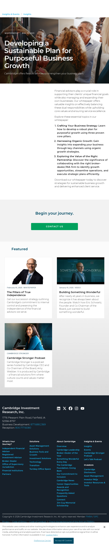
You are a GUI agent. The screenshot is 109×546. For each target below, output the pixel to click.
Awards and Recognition (63, 488)
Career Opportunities (67, 484)
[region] (54, 534)
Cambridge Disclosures (90, 471)
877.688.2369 (38, 424)
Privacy (5, 522)
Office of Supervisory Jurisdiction (12, 465)
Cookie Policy (52, 535)
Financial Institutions (12, 470)
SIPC (96, 517)
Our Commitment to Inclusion (67, 475)
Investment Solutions (40, 458)
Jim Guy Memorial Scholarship (66, 504)
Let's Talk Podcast (93, 459)
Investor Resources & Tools (94, 484)
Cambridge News (65, 480)
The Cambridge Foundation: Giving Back (66, 468)
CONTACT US (54, 227)
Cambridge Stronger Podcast (94, 454)
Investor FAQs (91, 479)
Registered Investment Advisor (12, 456)
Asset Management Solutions (39, 447)
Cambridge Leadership (68, 450)
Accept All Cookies (63, 541)
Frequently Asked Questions (65, 494)
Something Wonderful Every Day (68, 460)
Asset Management (94, 476)
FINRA (89, 517)
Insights (88, 446)
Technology (35, 462)
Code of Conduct (37, 522)
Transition (34, 465)
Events (87, 450)
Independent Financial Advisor (13, 450)
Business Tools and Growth (39, 453)
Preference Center (42, 541)
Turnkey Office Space (40, 469)
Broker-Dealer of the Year (67, 454)
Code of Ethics (19, 522)
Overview (62, 446)
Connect (61, 499)
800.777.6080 (23, 428)
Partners (6, 474)
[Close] (104, 527)
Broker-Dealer (9, 461)
